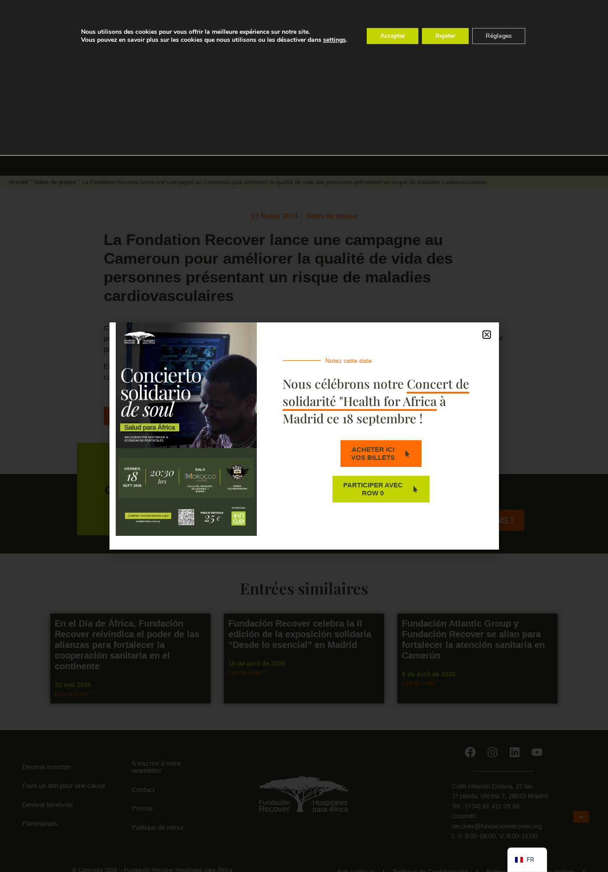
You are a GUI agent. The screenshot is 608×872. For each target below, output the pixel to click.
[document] (304, 436)
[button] (486, 334)
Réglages (499, 36)
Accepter (392, 36)
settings (334, 40)
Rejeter (445, 36)
